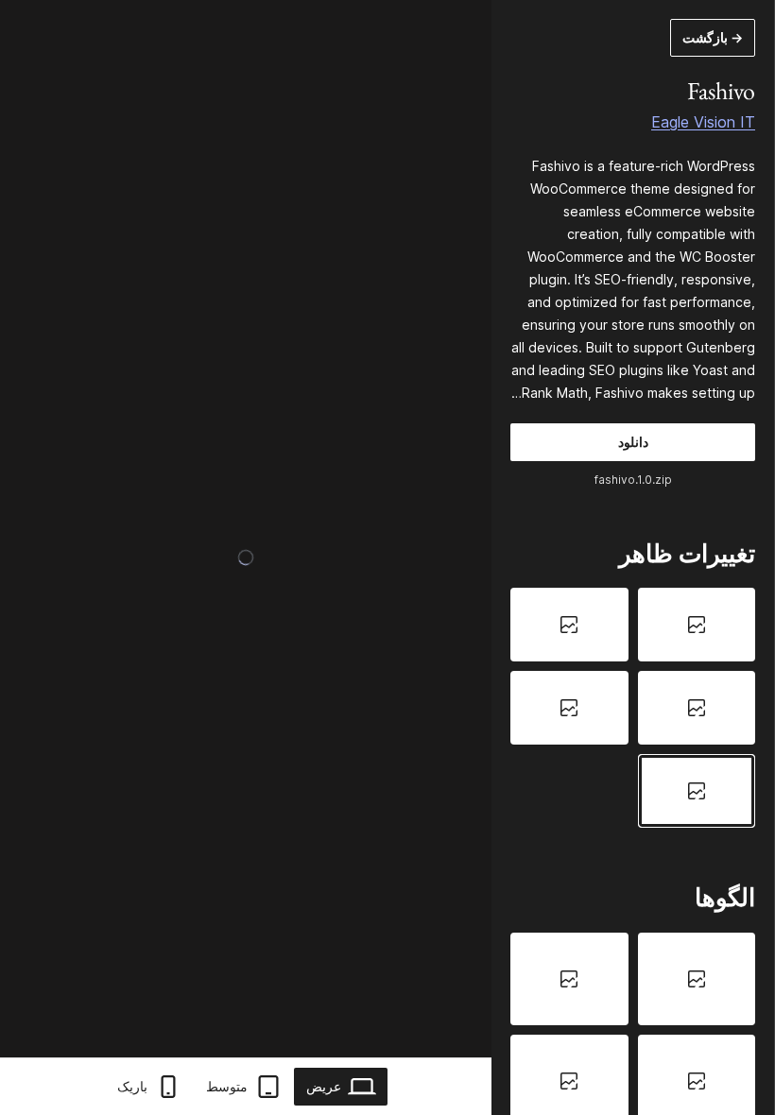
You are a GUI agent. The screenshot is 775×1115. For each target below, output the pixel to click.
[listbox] (632, 707)
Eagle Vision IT (703, 121)
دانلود (633, 442)
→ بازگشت (712, 37)
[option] (697, 624)
